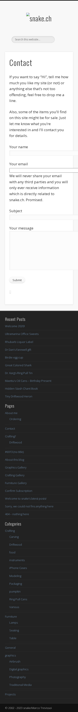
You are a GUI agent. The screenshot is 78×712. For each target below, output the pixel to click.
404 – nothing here (17, 514)
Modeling (15, 576)
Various (14, 607)
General (10, 648)
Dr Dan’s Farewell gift (18, 350)
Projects (10, 694)
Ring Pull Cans (18, 599)
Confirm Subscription (18, 491)
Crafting (10, 531)
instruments (17, 560)
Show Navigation (62, 38)
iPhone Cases (18, 568)
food (12, 552)
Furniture (11, 616)
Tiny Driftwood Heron (18, 396)
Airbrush (14, 661)
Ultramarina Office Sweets (22, 334)
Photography (17, 677)
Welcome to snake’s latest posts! (25, 498)
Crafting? (10, 436)
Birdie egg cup (14, 357)
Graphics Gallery (15, 467)
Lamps (13, 622)
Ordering (15, 419)
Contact (10, 428)
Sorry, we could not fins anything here (29, 506)
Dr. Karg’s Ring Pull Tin (18, 373)
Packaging (15, 584)
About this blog (14, 460)
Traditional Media (20, 685)
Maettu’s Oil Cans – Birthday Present (28, 381)
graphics (10, 655)
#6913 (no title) (14, 452)
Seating (14, 630)
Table (12, 638)
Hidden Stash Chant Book (21, 388)
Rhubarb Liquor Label (19, 342)
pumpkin (15, 591)
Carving (14, 537)
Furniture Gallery (16, 483)
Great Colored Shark (18, 365)
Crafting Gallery (14, 475)
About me (11, 413)
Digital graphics (18, 669)
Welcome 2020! (15, 326)
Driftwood (15, 442)
